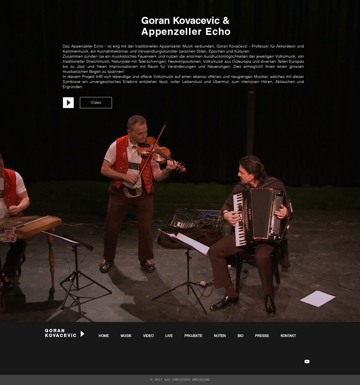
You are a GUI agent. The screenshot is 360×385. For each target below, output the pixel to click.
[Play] (68, 102)
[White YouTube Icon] (307, 361)
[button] (96, 102)
